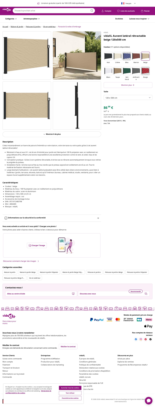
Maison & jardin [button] (9, 272)
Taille (106, 91)
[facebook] (136, 339)
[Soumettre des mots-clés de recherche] (92, 10)
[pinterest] (146, 339)
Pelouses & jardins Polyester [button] (137, 272)
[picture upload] (65, 245)
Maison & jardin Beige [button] (28, 272)
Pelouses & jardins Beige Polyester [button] (15, 278)
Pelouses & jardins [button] (94, 272)
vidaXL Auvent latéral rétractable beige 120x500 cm (125, 37)
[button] (108, 59)
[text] (108, 108)
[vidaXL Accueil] (7, 9)
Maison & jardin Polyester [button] (49, 272)
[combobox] (54, 10)
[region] (43, 394)
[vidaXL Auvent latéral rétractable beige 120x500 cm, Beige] (27, 55)
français (128, 3)
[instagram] (141, 339)
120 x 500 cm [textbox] (111, 98)
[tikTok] (150, 339)
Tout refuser (70, 393)
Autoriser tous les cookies (70, 388)
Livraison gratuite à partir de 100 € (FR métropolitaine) (62, 3)
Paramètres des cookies (88, 374)
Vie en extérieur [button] (34, 278)
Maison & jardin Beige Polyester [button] (74, 272)
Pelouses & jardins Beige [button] (114, 272)
